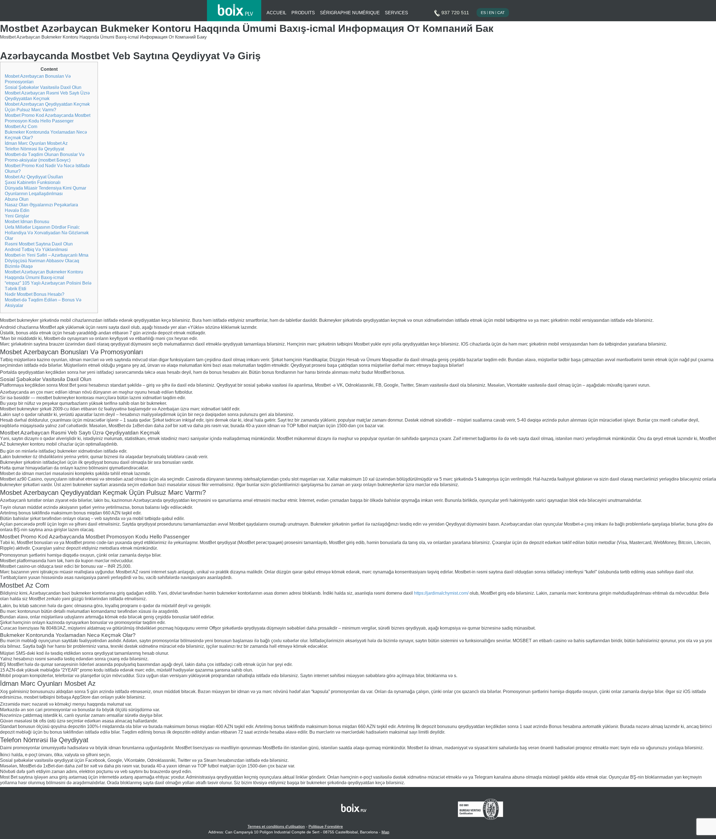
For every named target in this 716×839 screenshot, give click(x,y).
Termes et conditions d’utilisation (276, 826)
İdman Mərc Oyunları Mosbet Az (36, 143)
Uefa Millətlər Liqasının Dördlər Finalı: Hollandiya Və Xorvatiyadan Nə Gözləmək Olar (47, 233)
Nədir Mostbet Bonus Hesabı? (34, 294)
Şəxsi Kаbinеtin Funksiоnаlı (32, 182)
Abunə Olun (17, 199)
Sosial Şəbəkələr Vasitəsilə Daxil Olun (43, 87)
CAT (501, 12)
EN (491, 12)
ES (483, 12)
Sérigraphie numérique (350, 12)
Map (385, 832)
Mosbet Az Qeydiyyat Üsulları (34, 176)
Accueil (276, 12)
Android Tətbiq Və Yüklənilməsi (36, 249)
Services (396, 12)
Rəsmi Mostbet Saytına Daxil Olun (39, 244)
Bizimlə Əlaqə (19, 266)
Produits (303, 12)
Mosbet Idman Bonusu (27, 221)
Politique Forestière (325, 826)
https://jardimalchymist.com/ (441, 593)
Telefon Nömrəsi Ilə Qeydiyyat (34, 148)
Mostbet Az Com (21, 126)
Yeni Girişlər (17, 216)
